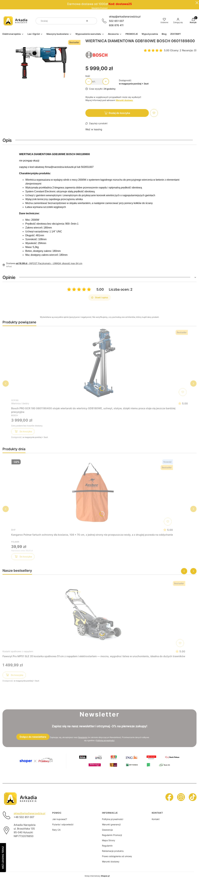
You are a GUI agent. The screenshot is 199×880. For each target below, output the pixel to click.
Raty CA (56, 829)
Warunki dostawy (110, 861)
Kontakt (156, 819)
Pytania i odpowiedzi (62, 824)
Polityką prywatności (105, 740)
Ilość (87, 76)
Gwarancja (107, 829)
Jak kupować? (59, 819)
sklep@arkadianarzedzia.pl (125, 16)
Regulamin (82, 737)
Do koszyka (26, 431)
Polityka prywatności (112, 819)
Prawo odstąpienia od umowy (117, 856)
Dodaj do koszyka (119, 113)
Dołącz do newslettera (33, 736)
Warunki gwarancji (111, 824)
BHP (13, 529)
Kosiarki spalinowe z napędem (17, 651)
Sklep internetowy (97, 876)
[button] (93, 21)
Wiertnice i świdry (20, 403)
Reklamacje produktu (113, 851)
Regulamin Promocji (99, 8)
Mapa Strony (108, 840)
